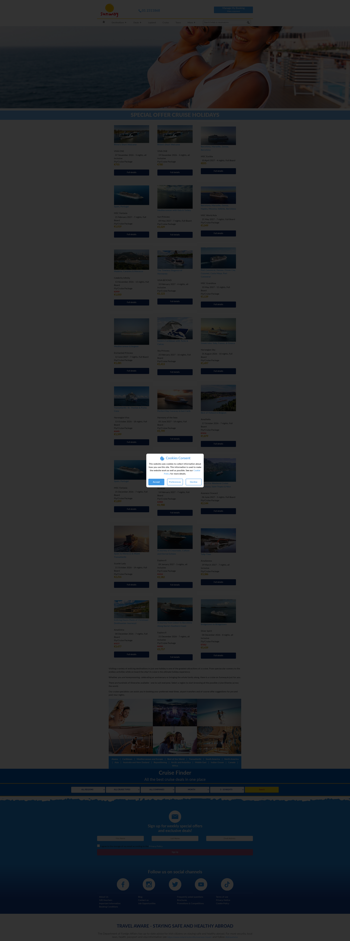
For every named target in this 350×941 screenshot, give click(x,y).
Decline (193, 482)
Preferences (175, 482)
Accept (156, 482)
